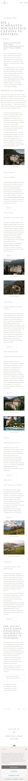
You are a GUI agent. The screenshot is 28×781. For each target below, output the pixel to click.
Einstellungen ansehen (14, 775)
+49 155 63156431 (14, 739)
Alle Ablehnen (14, 771)
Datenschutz (15, 778)
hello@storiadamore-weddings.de (14, 736)
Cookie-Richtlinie (8, 778)
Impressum (21, 778)
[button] (26, 749)
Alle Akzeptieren (14, 767)
